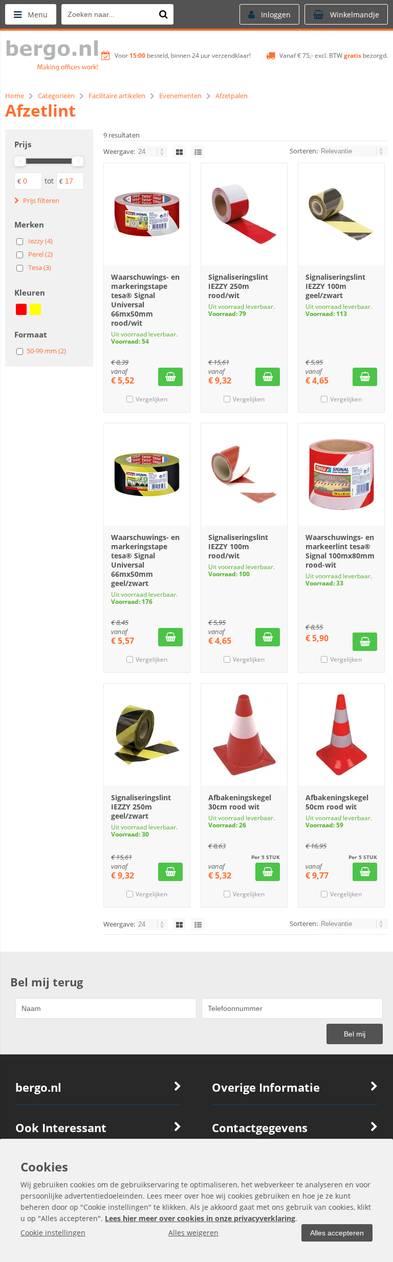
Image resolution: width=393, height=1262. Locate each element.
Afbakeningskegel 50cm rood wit (336, 802)
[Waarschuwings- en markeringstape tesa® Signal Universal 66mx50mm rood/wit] (147, 214)
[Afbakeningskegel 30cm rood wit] (244, 735)
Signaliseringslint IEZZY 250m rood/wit (238, 286)
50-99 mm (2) (46, 350)
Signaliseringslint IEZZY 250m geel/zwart (141, 807)
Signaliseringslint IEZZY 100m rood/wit (238, 546)
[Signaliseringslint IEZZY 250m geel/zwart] (147, 735)
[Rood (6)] (21, 309)
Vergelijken (151, 399)
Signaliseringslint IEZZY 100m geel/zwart (335, 286)
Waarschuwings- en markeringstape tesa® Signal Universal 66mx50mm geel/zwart (145, 560)
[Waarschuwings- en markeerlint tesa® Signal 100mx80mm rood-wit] (341, 474)
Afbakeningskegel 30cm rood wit (239, 802)
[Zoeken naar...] (163, 14)
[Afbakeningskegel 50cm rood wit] (341, 735)
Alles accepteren (337, 1233)
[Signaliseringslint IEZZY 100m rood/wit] (244, 474)
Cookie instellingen (52, 1232)
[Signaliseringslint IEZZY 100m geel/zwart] (341, 214)
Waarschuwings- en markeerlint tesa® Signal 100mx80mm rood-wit (340, 551)
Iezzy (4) (40, 240)
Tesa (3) (39, 267)
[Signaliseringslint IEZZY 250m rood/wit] (244, 214)
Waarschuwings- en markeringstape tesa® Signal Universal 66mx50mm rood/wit (145, 300)
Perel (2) (40, 254)
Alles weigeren (193, 1232)
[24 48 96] (153, 151)
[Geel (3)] (35, 309)
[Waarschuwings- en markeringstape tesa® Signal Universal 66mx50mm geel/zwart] (147, 474)
